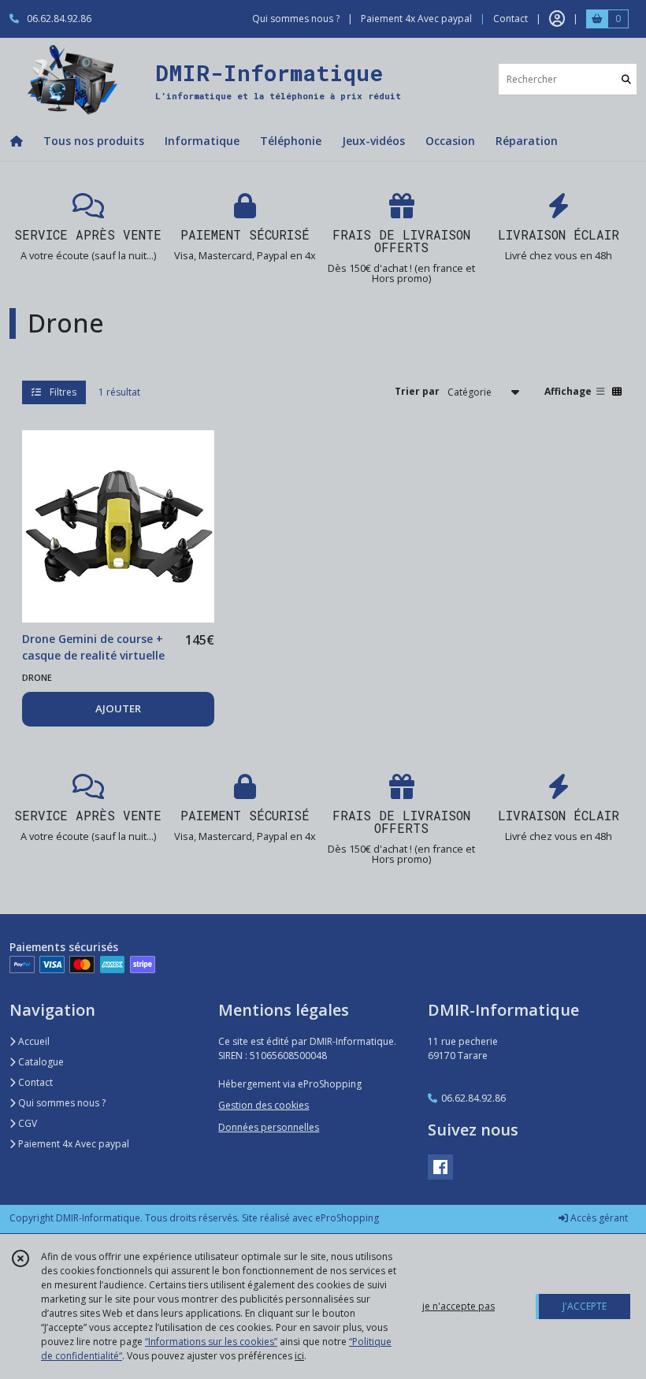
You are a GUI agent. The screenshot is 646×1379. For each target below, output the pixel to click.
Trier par (417, 391)
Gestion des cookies (263, 1105)
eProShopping (347, 1218)
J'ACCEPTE (584, 1306)
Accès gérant (598, 1218)
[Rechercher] (626, 79)
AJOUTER (118, 708)
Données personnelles (268, 1127)
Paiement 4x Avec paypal (72, 1143)
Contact (510, 18)
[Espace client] (557, 19)
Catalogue (40, 1062)
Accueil (33, 1041)
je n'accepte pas (458, 1306)
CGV (26, 1123)
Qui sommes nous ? (61, 1103)
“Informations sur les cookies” (211, 1341)
